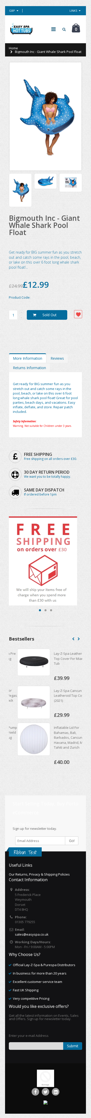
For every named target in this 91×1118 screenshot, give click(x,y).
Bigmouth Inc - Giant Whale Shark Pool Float (44, 225)
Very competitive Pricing (31, 998)
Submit (72, 1045)
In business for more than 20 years (39, 973)
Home (13, 48)
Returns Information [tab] (29, 367)
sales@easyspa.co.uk (32, 934)
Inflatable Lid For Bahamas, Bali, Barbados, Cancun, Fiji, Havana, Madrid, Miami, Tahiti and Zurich (63, 737)
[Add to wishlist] (78, 314)
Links (73, 10)
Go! (72, 840)
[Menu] (53, 29)
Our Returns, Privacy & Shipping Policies (39, 874)
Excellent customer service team (37, 981)
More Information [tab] (27, 358)
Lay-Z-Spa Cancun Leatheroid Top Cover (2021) (62, 695)
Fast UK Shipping (25, 990)
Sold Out (49, 314)
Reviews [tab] (57, 358)
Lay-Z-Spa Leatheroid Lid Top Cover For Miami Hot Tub (64, 658)
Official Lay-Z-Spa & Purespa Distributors (44, 965)
